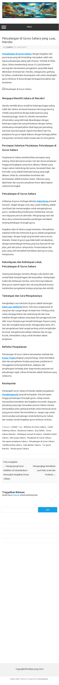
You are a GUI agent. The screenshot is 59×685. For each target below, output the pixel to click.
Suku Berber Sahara (32, 445)
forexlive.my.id (9, 595)
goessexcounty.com (12, 572)
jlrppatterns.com (10, 635)
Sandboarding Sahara (12, 445)
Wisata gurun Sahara (20, 448)
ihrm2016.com (9, 627)
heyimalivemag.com (12, 621)
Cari (3, 505)
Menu (29, 27)
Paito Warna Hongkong (13, 652)
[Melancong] (29, 17)
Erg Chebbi (40, 430)
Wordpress (43, 679)
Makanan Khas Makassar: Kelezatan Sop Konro (22, 535)
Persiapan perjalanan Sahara (14, 441)
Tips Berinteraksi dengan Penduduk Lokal (19, 521)
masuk (16, 495)
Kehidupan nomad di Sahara (29, 434)
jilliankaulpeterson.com (13, 632)
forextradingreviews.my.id (15, 598)
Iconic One (14, 679)
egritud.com (8, 612)
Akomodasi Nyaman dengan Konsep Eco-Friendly (23, 526)
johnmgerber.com (11, 638)
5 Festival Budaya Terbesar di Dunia (17, 531)
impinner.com (9, 587)
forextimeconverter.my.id (14, 604)
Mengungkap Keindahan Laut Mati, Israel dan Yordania (44, 470)
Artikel (14, 427)
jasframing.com (10, 589)
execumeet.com (10, 563)
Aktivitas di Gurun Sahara (35, 427)
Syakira (9, 47)
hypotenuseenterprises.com (16, 581)
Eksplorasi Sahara (25, 430)
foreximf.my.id (9, 592)
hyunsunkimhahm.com (13, 624)
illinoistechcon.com (11, 629)
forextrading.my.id (11, 601)
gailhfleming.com (10, 618)
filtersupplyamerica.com (14, 569)
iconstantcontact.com (12, 584)
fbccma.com (8, 566)
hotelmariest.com (11, 578)
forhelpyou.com (10, 615)
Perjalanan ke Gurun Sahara (39, 438)
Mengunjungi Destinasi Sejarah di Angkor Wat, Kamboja (25, 540)
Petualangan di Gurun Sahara (16, 54)
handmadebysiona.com (13, 575)
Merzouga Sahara (18, 438)
